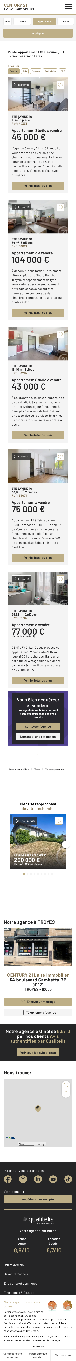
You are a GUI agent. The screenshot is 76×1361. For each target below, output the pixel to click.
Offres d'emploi (14, 1265)
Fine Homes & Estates (19, 1292)
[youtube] (53, 1179)
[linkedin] (38, 1179)
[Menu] (68, 6)
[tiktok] (68, 1179)
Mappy (41, 1144)
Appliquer (38, 33)
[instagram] (23, 1179)
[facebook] (8, 1179)
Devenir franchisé (16, 1274)
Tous (7, 21)
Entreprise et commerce (20, 1283)
